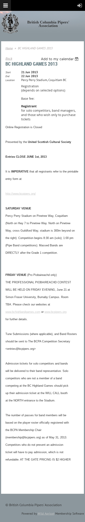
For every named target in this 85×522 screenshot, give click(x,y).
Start (8, 72)
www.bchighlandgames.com (22, 311)
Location (10, 80)
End (7, 76)
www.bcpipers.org (55, 311)
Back (8, 58)
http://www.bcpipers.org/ (20, 193)
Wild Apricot (46, 513)
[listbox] (60, 58)
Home (9, 48)
